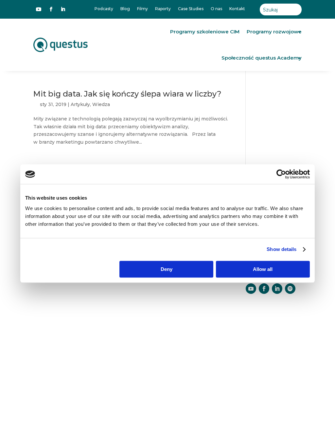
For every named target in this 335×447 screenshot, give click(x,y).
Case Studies (190, 9)
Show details (281, 249)
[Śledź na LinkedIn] (62, 9)
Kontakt (237, 9)
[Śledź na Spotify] (290, 288)
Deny (166, 269)
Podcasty (104, 9)
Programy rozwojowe (274, 31)
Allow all (263, 269)
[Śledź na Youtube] (38, 9)
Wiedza (101, 104)
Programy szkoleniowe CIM (204, 31)
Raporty (163, 9)
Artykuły (80, 104)
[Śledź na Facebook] (51, 9)
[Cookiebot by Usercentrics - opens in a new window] (281, 174)
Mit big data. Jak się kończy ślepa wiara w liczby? (127, 93)
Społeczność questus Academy (261, 58)
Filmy (142, 9)
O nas (216, 9)
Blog (125, 9)
